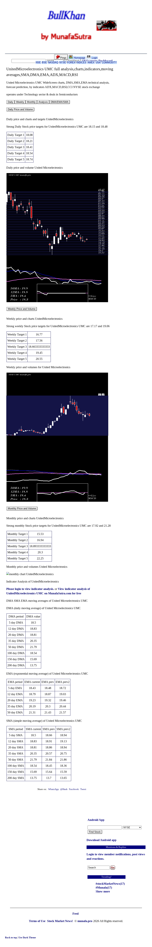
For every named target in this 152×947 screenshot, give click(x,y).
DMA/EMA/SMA (59, 102)
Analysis (43, 102)
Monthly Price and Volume (22, 508)
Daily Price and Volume (20, 109)
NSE (38, 62)
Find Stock (95, 831)
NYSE (62, 62)
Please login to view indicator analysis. (30, 588)
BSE (44, 62)
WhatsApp (53, 789)
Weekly (20, 102)
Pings (63, 57)
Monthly (31, 102)
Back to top (11, 937)
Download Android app (101, 840)
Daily (10, 102)
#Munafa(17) (104, 887)
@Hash (64, 789)
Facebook (74, 789)
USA (98, 62)
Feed (75, 913)
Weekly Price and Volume (21, 309)
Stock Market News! (60, 921)
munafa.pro (84, 921)
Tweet (83, 789)
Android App (95, 819)
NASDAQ (53, 62)
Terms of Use (37, 921)
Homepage (79, 57)
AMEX (91, 62)
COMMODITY (109, 62)
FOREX (71, 62)
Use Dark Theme (27, 937)
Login (94, 57)
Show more (103, 891)
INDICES (81, 62)
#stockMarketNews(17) (110, 883)
